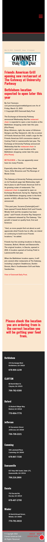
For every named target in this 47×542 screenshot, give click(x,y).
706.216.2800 (15, 477)
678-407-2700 (15, 500)
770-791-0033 (15, 521)
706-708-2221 (15, 434)
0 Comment (30, 50)
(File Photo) (9, 155)
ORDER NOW (32, 536)
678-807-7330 (15, 457)
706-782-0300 (15, 390)
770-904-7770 (15, 413)
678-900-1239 (15, 370)
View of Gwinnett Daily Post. (15, 275)
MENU (39, 534)
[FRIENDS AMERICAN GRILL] (19, 20)
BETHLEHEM (9, 160)
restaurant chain (27, 147)
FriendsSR (17, 50)
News (24, 50)
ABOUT (32, 534)
